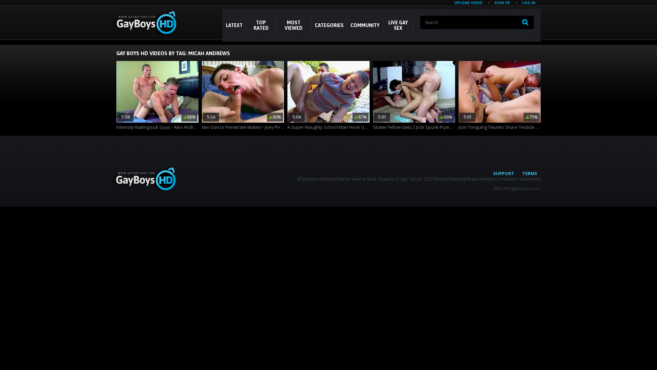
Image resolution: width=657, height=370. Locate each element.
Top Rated (261, 25)
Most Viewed (293, 25)
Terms (529, 173)
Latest (234, 25)
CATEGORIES (329, 25)
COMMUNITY (364, 25)
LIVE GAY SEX (398, 25)
